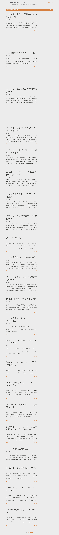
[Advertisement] (21, 41)
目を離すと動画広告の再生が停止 (21, 468)
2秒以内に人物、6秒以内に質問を (21, 299)
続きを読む (35, 30)
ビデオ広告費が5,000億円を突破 (20, 257)
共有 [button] (7, 30)
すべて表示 (50, 9)
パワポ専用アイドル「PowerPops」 (15, 319)
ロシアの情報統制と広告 (17, 448)
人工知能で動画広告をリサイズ (20, 53)
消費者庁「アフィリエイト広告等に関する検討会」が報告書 (21, 428)
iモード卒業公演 (13, 238)
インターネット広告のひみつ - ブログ (15, 2)
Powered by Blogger (30, 532)
